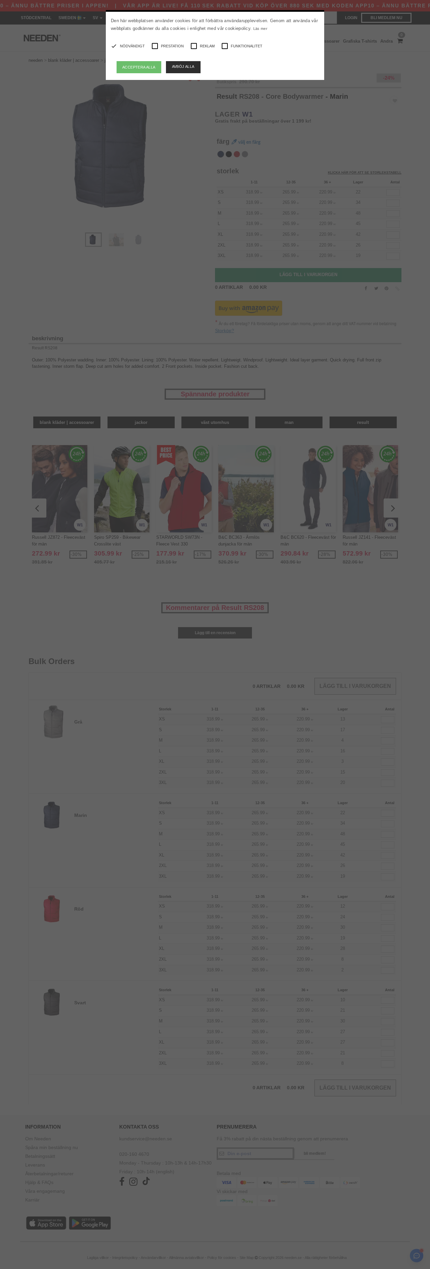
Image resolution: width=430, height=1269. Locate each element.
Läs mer (260, 29)
